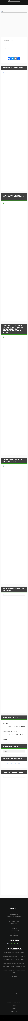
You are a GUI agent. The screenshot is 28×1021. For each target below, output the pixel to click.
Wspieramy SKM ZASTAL (14, 1002)
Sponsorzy (14, 999)
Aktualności (14, 994)
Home (14, 991)
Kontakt (14, 1011)
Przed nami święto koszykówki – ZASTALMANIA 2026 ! (13, 734)
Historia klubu (14, 997)
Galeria (14, 1005)
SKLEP (14, 1008)
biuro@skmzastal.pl (15, 930)
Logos (12, 40)
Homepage (6, 40)
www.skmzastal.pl (14, 935)
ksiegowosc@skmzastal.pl (14, 933)
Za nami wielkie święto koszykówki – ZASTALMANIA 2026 (14, 726)
